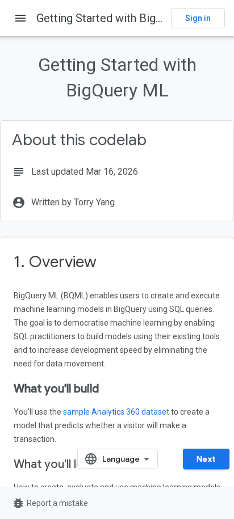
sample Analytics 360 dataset (116, 411)
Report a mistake (49, 503)
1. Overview (55, 262)
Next (206, 459)
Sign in (198, 18)
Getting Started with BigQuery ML (119, 18)
